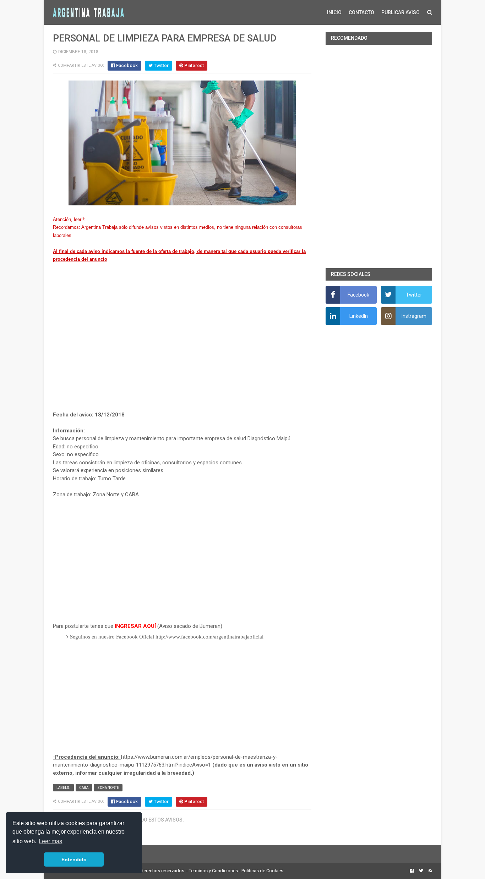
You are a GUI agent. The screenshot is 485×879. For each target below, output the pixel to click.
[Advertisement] (182, 345)
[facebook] (411, 871)
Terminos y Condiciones (213, 870)
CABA (83, 788)
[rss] (429, 871)
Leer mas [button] (50, 841)
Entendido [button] (74, 859)
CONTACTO (361, 12)
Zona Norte (108, 788)
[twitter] (421, 871)
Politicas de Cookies (262, 870)
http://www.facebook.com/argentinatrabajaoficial (209, 637)
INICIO (334, 12)
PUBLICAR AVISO (400, 12)
